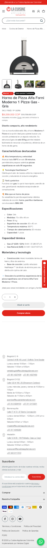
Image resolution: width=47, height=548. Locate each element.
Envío (19, 117)
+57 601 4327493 (30, 375)
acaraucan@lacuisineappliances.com (21, 449)
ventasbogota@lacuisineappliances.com (22, 371)
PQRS (4, 535)
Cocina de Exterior (16, 29)
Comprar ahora (23, 313)
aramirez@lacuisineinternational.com (21, 400)
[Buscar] (41, 20)
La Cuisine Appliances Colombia (21, 540)
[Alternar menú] (3, 11)
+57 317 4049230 (14, 430)
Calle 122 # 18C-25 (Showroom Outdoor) (23, 383)
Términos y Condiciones (11, 526)
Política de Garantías (30, 531)
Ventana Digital (23, 543)
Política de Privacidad (32, 526)
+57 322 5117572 (14, 453)
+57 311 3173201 (30, 404)
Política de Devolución (10, 531)
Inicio (4, 29)
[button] (44, 274)
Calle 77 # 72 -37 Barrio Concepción (21, 412)
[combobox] (23, 21)
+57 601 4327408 (14, 375)
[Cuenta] (38, 11)
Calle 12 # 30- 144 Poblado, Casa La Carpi (24, 438)
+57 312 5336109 (14, 404)
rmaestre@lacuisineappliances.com (20, 426)
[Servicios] (33, 11)
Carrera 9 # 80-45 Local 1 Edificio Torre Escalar (25, 360)
